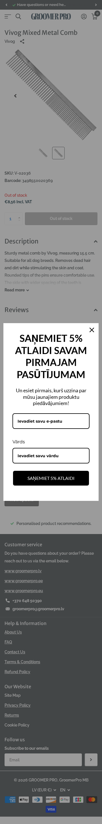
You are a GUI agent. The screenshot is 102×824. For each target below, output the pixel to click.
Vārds (18, 441)
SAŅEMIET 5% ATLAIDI (51, 478)
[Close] (92, 330)
